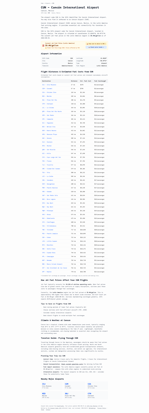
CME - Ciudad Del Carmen (51, 169)
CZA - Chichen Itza (49, 92)
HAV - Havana (47, 138)
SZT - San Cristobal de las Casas (54, 268)
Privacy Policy (101, 408)
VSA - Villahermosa (49, 226)
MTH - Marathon (47, 245)
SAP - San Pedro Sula (50, 195)
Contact (48, 409)
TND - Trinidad (47, 230)
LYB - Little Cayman (49, 241)
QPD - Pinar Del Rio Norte (52, 111)
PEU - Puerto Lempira (50, 233)
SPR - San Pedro (48, 115)
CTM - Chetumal (47, 104)
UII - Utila (46, 153)
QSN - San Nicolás (48, 149)
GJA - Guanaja (47, 142)
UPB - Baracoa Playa (49, 134)
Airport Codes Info (55, 408)
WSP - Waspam (47, 260)
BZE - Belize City (48, 127)
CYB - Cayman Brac (48, 253)
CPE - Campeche (47, 119)
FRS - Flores (47, 161)
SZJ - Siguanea (47, 123)
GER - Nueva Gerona (49, 130)
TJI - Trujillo (47, 165)
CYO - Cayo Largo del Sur (51, 157)
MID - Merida (47, 96)
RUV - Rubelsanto (48, 218)
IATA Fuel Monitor (92, 406)
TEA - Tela (46, 172)
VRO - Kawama (47, 191)
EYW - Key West (47, 203)
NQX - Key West (47, 207)
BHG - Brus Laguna (48, 199)
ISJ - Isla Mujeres (49, 85)
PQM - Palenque (47, 211)
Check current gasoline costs (72, 364)
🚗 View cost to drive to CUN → (96, 43)
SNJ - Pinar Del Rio (49, 100)
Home (42, 3)
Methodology (92, 408)
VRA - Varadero (47, 180)
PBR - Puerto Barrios (50, 188)
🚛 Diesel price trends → (96, 47)
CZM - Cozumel (47, 88)
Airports (47, 3)
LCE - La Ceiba (47, 176)
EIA (101, 406)
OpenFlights (60, 406)
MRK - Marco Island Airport (52, 264)
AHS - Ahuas (46, 214)
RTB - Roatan (47, 146)
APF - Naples (47, 272)
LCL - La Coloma (48, 107)
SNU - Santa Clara (48, 249)
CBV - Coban (46, 237)
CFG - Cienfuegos (48, 222)
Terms (42, 409)
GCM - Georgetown (48, 184)
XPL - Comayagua (48, 256)
